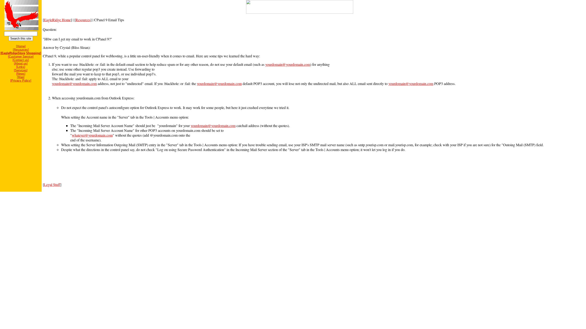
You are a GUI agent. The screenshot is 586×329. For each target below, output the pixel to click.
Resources (21, 49)
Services (21, 70)
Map (21, 77)
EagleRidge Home (57, 19)
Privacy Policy (20, 80)
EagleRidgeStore (13, 53)
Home (21, 46)
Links (20, 67)
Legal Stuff (52, 184)
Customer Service (21, 56)
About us (21, 63)
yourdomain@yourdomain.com (287, 64)
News (20, 73)
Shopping (33, 53)
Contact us (21, 60)
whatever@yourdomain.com (92, 135)
